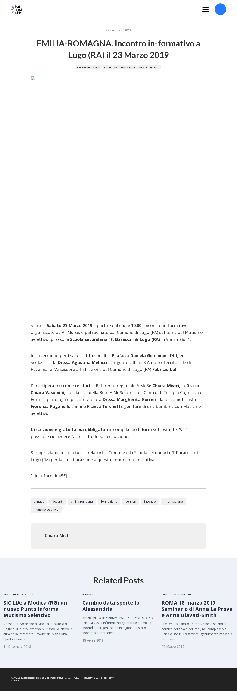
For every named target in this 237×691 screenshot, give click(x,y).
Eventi (143, 67)
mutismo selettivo (46, 509)
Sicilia (29, 594)
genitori (130, 501)
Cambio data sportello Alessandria (110, 605)
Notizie (155, 67)
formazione (109, 501)
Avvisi (107, 67)
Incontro (150, 501)
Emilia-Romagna (124, 67)
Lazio (175, 594)
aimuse (39, 501)
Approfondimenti (88, 67)
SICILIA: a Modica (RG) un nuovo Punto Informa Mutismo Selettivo (35, 608)
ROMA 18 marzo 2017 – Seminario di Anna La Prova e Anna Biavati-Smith (197, 608)
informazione (173, 501)
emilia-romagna (82, 501)
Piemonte (88, 594)
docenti (57, 501)
